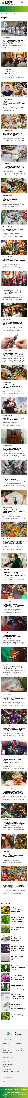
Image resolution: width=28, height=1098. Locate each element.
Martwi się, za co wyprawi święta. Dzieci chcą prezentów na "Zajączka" (12, 135)
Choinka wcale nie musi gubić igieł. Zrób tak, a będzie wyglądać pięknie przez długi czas (13, 824)
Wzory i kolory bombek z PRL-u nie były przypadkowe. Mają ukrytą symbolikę (13, 886)
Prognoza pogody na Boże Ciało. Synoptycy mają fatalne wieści (12, 42)
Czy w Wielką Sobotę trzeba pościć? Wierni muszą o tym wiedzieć (13, 168)
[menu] (22, 3)
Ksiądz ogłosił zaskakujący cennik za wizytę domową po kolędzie (13, 511)
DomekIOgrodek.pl (7, 14)
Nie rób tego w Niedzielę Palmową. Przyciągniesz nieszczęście (11, 292)
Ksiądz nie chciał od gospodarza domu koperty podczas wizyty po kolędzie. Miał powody (13, 574)
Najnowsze (5, 903)
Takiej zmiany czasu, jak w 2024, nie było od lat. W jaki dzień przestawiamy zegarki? (13, 355)
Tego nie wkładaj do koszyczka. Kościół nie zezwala (11, 199)
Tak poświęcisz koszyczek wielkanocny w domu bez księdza (12, 323)
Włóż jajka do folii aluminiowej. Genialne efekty (13, 480)
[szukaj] (26, 3)
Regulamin (24, 1089)
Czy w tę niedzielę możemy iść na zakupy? (12, 230)
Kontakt (16, 1089)
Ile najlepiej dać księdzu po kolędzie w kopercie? (12, 667)
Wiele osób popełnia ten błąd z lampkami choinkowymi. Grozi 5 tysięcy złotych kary (13, 729)
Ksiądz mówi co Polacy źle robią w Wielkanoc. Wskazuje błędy (13, 103)
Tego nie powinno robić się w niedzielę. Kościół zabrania (13, 419)
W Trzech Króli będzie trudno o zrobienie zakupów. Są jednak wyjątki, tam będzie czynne (13, 542)
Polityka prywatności (6, 1089)
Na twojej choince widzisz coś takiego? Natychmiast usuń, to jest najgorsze (13, 855)
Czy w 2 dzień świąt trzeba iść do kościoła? (13, 72)
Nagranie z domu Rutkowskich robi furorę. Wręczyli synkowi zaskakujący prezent (11, 637)
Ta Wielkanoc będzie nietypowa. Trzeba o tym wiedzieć (12, 386)
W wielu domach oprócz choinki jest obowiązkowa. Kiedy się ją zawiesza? (12, 761)
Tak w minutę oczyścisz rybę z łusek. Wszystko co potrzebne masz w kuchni (14, 698)
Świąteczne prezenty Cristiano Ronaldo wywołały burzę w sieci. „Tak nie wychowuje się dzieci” (13, 605)
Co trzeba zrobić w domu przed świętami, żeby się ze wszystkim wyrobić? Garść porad (12, 792)
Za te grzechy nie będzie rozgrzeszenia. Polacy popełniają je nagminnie (11, 449)
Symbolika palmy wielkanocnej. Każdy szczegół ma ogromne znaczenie (13, 260)
